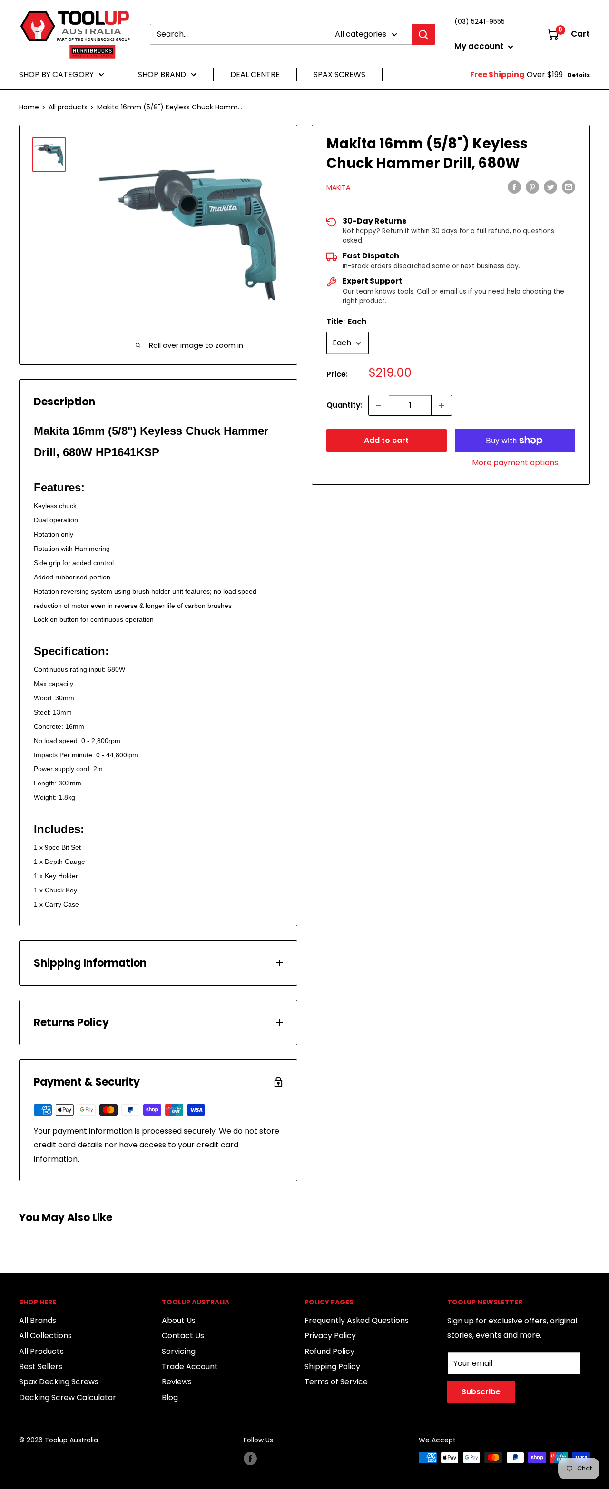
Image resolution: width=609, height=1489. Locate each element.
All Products (41, 1351)
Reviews (177, 1381)
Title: (346, 321)
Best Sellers (40, 1366)
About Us (179, 1320)
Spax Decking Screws (58, 1381)
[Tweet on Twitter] (550, 187)
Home (29, 107)
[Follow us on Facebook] (250, 1458)
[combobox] (236, 34)
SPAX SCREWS (339, 74)
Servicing (179, 1351)
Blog (170, 1397)
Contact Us (183, 1335)
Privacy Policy (330, 1335)
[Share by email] (568, 187)
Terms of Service (336, 1381)
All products (68, 107)
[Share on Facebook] (514, 187)
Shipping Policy (332, 1366)
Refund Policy (329, 1351)
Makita (338, 188)
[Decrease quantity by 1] (379, 405)
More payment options (515, 462)
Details (578, 75)
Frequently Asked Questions (356, 1320)
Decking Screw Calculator (67, 1397)
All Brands (37, 1320)
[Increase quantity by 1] (442, 405)
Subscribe (481, 1391)
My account (480, 46)
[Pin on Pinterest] (532, 187)
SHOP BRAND (162, 74)
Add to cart (386, 440)
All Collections (45, 1335)
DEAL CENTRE (255, 74)
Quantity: (344, 405)
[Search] (423, 34)
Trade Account (190, 1366)
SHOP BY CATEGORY (56, 74)
